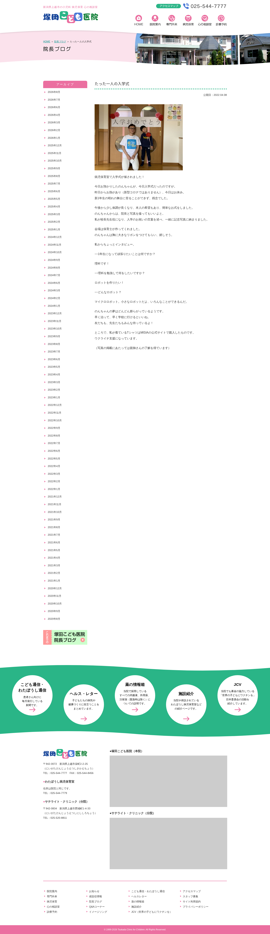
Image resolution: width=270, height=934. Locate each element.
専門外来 (171, 21)
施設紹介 (136, 906)
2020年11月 (54, 595)
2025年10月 (55, 160)
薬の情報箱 (137, 901)
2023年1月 (54, 397)
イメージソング (98, 911)
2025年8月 (54, 176)
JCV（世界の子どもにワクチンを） (151, 911)
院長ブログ (60, 41)
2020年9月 (54, 611)
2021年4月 (54, 557)
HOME (138, 21)
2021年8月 (54, 527)
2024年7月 (54, 275)
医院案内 (155, 21)
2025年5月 (54, 198)
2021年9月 (54, 519)
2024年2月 (54, 298)
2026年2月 (54, 130)
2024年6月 (54, 282)
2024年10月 (55, 252)
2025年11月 (54, 153)
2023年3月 (54, 382)
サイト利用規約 (192, 901)
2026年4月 (54, 114)
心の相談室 (204, 21)
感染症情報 (95, 896)
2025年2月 (54, 221)
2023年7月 (54, 351)
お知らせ (94, 891)
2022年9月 (54, 427)
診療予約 (221, 21)
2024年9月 (54, 259)
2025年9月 (54, 168)
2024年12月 (55, 237)
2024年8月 (54, 267)
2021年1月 (54, 580)
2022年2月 (54, 481)
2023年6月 (54, 359)
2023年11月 (54, 321)
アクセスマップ (192, 891)
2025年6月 (54, 191)
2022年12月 (55, 404)
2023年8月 (54, 344)
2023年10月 (55, 328)
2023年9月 (54, 336)
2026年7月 (54, 99)
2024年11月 (54, 244)
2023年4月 (54, 374)
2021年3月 (54, 565)
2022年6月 (54, 450)
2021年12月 (55, 496)
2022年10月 (55, 420)
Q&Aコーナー (97, 906)
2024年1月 (54, 305)
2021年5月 (54, 550)
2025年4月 (54, 206)
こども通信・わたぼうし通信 (148, 891)
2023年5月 (54, 366)
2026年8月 (54, 91)
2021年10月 (55, 512)
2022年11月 (54, 412)
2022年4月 (54, 466)
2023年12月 (55, 313)
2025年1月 (54, 229)
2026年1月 (54, 137)
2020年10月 (55, 603)
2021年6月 (54, 542)
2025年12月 (55, 145)
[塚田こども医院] (70, 22)
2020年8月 (54, 618)
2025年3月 (54, 214)
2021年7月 (54, 534)
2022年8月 (54, 435)
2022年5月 (54, 458)
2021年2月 (54, 572)
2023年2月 (54, 389)
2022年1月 (54, 489)
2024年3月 (54, 290)
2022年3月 (54, 473)
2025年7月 (54, 183)
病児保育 (188, 21)
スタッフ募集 (190, 896)
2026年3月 (54, 122)
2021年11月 (54, 504)
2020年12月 (55, 588)
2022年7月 (54, 443)
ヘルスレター (139, 896)
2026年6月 (54, 107)
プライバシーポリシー (195, 906)
